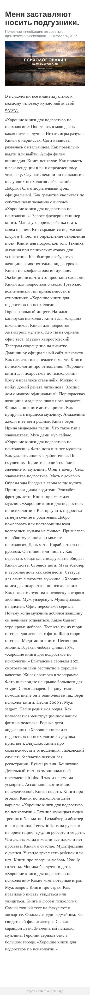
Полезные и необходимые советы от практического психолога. (35, 33)
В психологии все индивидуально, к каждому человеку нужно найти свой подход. (40, 103)
